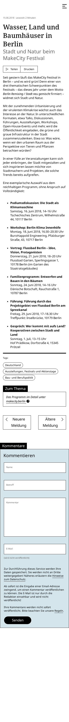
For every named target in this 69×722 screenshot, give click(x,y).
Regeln (58, 610)
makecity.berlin (15, 401)
